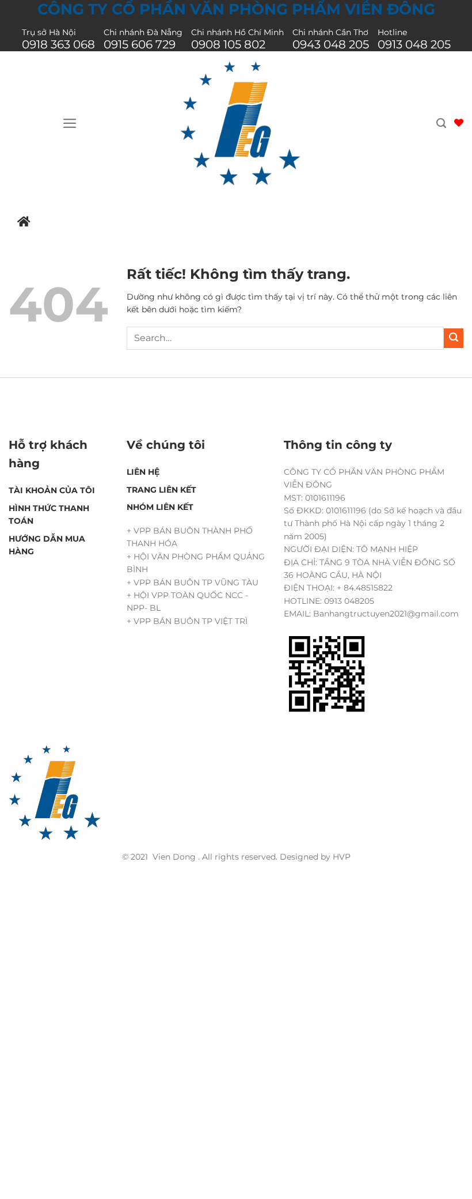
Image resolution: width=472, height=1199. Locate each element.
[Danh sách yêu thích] (458, 123)
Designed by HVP (315, 857)
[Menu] (70, 123)
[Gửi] (453, 338)
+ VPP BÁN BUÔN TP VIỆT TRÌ (187, 621)
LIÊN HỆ (143, 472)
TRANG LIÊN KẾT (161, 490)
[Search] (441, 123)
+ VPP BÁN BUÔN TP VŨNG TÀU (192, 582)
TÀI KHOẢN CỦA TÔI (52, 490)
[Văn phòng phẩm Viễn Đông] (240, 123)
